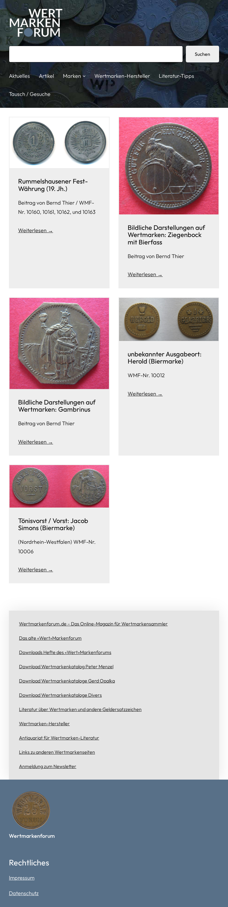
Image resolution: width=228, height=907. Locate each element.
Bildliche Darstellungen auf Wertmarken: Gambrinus (57, 406)
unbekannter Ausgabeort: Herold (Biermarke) (165, 357)
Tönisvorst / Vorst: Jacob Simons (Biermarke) (53, 524)
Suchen (202, 54)
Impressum (21, 877)
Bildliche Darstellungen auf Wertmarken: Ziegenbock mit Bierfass (166, 235)
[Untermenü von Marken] (84, 76)
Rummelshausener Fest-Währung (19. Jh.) (53, 185)
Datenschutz (24, 893)
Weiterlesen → (35, 230)
